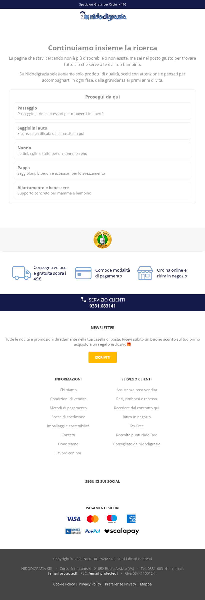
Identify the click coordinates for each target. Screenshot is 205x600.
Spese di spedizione (68, 416)
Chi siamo (68, 389)
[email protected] (62, 573)
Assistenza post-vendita (136, 389)
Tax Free (137, 425)
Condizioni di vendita (68, 398)
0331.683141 (103, 306)
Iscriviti (102, 357)
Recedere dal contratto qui (136, 407)
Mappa (146, 584)
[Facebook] (93, 491)
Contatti (68, 434)
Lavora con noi (68, 452)
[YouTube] (102, 491)
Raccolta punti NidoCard (137, 434)
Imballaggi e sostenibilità (68, 425)
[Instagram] (112, 491)
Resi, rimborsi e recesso (136, 398)
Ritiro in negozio (137, 416)
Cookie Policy (64, 584)
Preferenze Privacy (120, 584)
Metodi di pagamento (68, 407)
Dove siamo (68, 443)
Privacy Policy (90, 584)
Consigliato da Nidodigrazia (136, 443)
